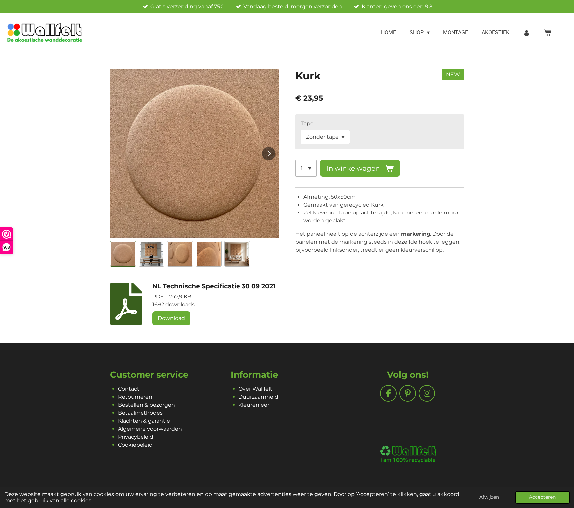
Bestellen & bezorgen (146, 405)
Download (171, 318)
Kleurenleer (254, 405)
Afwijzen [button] (489, 497)
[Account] (526, 32)
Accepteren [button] (542, 497)
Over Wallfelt (255, 389)
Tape (307, 123)
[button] (123, 254)
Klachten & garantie (144, 421)
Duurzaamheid (258, 397)
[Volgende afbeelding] (268, 153)
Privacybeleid (135, 437)
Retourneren (135, 397)
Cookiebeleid (135, 445)
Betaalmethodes (140, 413)
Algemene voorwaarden (150, 429)
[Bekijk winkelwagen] (548, 32)
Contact (128, 389)
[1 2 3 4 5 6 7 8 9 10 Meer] (306, 168)
